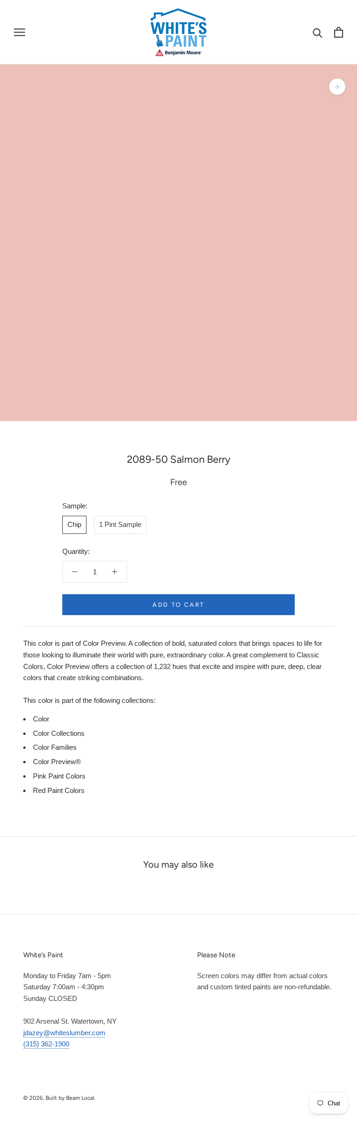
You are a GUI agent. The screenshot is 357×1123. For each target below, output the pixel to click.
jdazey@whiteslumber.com (64, 1033)
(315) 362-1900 (46, 1044)
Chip (74, 524)
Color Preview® (57, 762)
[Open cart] (338, 32)
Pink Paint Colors (59, 776)
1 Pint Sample (120, 524)
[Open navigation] (19, 32)
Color (41, 719)
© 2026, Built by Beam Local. (59, 1098)
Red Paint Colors (59, 790)
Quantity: (76, 551)
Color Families (55, 747)
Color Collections (59, 733)
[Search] (318, 32)
